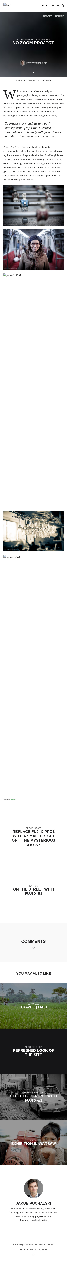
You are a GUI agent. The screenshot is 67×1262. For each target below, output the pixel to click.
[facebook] (46, 5)
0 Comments (44, 39)
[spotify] (42, 1249)
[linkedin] (27, 1249)
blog (13, 799)
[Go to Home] (33, 5)
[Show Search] (62, 6)
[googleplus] (32, 1249)
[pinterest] (35, 1249)
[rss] (53, 5)
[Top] (33, 1253)
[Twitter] (42, 5)
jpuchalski (41, 63)
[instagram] (49, 5)
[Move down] (33, 72)
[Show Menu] (57, 6)
